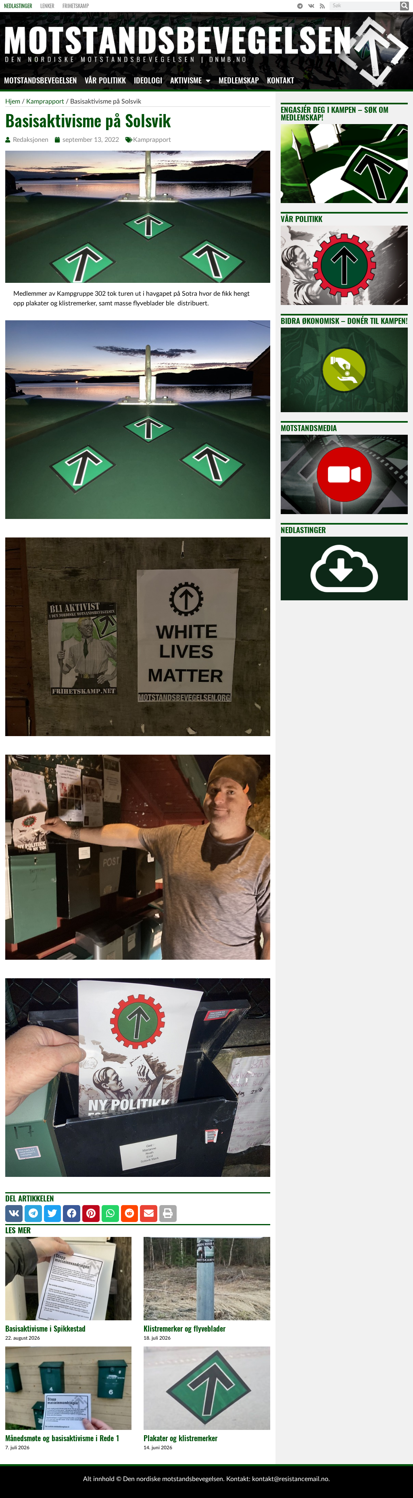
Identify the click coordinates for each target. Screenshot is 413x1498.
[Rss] (322, 6)
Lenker (47, 5)
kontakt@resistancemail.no (290, 1479)
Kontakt (280, 80)
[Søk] (404, 6)
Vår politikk (105, 80)
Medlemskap (239, 80)
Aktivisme (186, 80)
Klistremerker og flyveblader (184, 1329)
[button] (14, 1213)
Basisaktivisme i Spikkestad (45, 1329)
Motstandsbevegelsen (40, 80)
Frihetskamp (76, 5)
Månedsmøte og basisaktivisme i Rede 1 (62, 1438)
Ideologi (148, 80)
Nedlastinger (18, 5)
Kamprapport (152, 140)
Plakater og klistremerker (180, 1438)
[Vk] (311, 6)
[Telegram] (300, 6)
